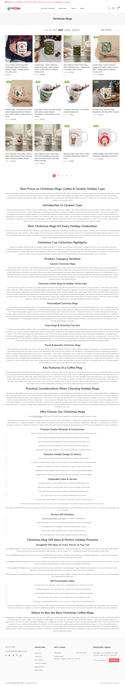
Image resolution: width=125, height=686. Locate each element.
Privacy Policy (39, 660)
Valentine (62, 8)
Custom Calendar (48, 8)
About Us (38, 653)
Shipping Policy (39, 667)
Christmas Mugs (37, 416)
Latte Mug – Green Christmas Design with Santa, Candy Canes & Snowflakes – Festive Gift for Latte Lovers (47, 113)
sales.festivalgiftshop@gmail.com (16, 651)
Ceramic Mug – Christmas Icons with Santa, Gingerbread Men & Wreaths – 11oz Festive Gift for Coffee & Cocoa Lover (18, 113)
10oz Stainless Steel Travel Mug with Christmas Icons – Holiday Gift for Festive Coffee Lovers (76, 67)
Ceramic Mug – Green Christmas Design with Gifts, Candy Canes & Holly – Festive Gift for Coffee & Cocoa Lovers (46, 68)
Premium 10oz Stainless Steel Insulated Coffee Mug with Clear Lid (106, 110)
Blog (82, 8)
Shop (73, 8)
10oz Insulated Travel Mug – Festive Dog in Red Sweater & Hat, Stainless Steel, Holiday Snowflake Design (18, 156)
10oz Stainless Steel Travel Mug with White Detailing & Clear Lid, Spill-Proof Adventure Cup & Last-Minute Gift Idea (47, 157)
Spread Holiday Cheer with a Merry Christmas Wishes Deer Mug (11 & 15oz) (76, 156)
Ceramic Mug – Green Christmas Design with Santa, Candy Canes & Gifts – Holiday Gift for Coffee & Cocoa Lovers (105, 68)
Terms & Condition (41, 663)
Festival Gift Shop (17, 683)
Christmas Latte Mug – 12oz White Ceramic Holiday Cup (76, 110)
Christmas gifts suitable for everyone (54, 518)
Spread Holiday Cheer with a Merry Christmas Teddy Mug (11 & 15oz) (106, 155)
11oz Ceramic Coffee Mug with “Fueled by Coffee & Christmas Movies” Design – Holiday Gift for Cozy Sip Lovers (17, 68)
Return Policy (39, 670)
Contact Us (38, 656)
